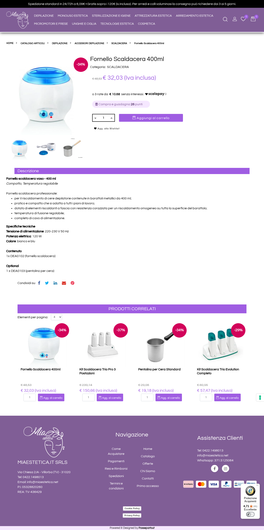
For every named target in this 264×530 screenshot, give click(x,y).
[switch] (250, 514)
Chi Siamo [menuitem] (147, 471)
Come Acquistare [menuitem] (116, 451)
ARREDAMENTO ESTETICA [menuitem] (194, 15)
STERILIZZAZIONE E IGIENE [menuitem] (111, 15)
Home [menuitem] (147, 448)
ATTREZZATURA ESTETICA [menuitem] (153, 15)
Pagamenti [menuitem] (116, 461)
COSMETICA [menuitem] (146, 23)
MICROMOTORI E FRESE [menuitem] (51, 23)
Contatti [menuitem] (148, 478)
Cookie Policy (132, 508)
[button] (46, 95)
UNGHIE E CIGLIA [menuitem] (84, 23)
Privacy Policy (132, 515)
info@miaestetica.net (42, 482)
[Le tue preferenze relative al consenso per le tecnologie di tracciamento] (260, 397)
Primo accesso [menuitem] (148, 486)
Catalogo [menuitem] (148, 456)
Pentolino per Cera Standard (159, 369)
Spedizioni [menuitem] (116, 476)
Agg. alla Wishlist (108, 128)
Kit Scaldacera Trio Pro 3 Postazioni (97, 371)
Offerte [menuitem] (148, 463)
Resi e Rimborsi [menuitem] (116, 468)
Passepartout (146, 527)
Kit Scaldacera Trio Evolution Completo (218, 371)
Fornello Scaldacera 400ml (40, 369)
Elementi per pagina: (33, 317)
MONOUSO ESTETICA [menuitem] (73, 15)
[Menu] (257, 486)
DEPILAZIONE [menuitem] (44, 15)
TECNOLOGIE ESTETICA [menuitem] (117, 23)
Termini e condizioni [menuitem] (116, 486)
